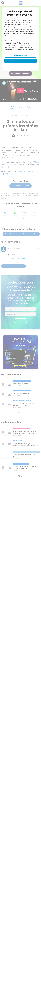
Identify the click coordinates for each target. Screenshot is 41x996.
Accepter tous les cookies (20, 61)
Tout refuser (20, 66)
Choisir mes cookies (20, 55)
